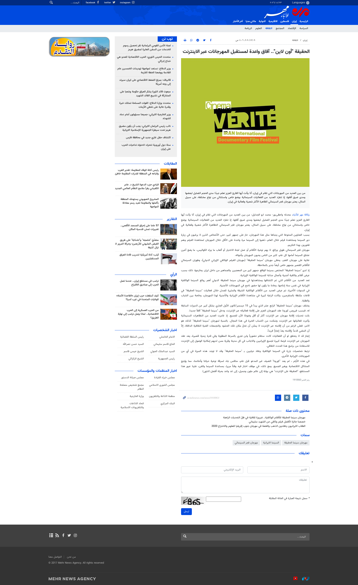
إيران (294, 21)
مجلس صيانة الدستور (132, 378)
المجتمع (280, 28)
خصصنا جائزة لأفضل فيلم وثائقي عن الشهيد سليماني (277, 422)
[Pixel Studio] (293, 578)
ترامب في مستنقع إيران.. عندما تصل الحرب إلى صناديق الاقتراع (139, 283)
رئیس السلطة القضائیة (132, 337)
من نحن (71, 557)
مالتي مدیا (251, 21)
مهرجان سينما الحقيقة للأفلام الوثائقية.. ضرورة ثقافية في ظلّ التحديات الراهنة (264, 418)
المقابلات (170, 163)
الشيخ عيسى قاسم (134, 351)
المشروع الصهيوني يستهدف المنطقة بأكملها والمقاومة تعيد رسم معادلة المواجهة (140, 203)
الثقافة (268, 28)
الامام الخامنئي (167, 337)
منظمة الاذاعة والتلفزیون (162, 396)
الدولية (262, 21)
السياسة (304, 28)
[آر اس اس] (57, 536)
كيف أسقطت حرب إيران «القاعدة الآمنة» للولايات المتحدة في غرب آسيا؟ (137, 298)
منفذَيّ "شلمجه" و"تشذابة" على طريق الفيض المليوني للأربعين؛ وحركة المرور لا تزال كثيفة (137, 244)
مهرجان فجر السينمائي (246, 443)
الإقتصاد (292, 28)
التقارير (172, 219)
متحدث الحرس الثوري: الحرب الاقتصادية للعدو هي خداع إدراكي (144, 59)
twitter (108, 3)
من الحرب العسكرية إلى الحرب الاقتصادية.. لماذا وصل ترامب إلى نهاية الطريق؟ (138, 314)
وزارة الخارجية (137, 396)
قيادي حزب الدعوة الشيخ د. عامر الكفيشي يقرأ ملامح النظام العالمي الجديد (137, 187)
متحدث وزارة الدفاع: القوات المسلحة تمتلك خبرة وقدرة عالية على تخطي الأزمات (145, 105)
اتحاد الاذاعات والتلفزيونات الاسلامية (132, 405)
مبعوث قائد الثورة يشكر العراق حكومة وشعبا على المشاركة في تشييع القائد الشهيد (145, 94)
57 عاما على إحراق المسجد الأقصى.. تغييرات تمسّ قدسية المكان (139, 227)
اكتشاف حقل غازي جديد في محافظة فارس (148, 138)
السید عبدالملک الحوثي (162, 351)
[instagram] (75, 536)
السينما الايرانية (271, 443)
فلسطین (284, 21)
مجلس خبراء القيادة (164, 378)
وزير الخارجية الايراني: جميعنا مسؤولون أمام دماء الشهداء (145, 117)
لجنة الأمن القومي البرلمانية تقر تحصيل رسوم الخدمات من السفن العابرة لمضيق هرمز (147, 48)
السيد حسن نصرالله (133, 344)
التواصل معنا (55, 557)
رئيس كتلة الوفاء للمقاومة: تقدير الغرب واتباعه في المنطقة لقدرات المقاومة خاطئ (137, 172)
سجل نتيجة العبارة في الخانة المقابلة (289, 499)
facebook (91, 3)
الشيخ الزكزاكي (136, 359)
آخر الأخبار (238, 21)
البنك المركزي (168, 403)
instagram (125, 3)
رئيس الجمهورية (166, 359)
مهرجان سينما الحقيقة (295, 443)
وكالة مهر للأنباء (301, 215)
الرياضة (248, 28)
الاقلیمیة (272, 21)
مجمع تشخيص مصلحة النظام (132, 387)
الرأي (173, 274)
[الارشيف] (51, 536)
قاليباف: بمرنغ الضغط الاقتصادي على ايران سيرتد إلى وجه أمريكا (145, 82)
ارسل (186, 511)
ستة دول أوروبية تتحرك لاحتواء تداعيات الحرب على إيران (146, 147)
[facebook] (63, 536)
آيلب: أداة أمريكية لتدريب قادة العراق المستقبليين (139, 257)
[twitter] (69, 536)
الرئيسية (304, 21)
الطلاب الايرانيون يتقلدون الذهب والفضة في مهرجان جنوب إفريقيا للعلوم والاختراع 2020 (258, 426)
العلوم (258, 28)
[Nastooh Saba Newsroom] (304, 578)
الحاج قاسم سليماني (164, 344)
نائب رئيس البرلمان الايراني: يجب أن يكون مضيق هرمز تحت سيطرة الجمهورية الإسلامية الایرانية (145, 128)
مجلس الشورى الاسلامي (162, 385)
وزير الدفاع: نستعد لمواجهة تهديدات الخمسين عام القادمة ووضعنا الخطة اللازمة (144, 71)
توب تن (167, 39)
